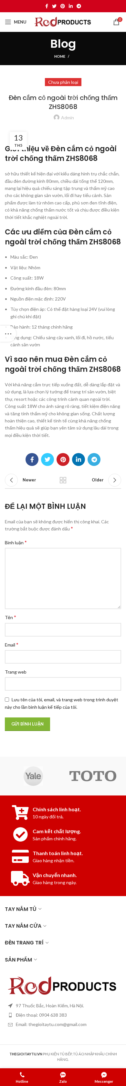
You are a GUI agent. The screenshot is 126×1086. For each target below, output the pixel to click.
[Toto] (93, 776)
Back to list (63, 480)
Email (11, 644)
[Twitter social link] (54, 6)
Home (59, 56)
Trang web (15, 672)
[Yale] (33, 776)
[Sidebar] (8, 334)
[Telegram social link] (79, 6)
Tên (10, 617)
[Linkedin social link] (71, 6)
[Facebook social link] (46, 6)
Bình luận (16, 542)
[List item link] (63, 1015)
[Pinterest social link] (62, 6)
